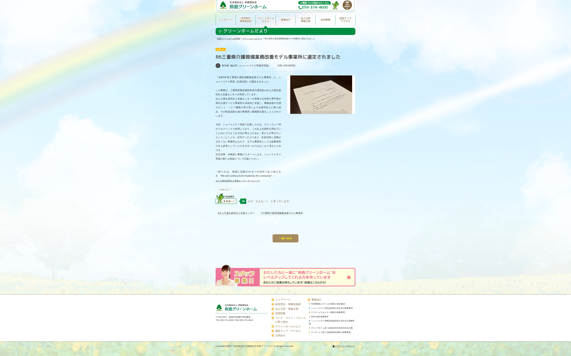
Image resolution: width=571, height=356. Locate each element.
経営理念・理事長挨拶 (288, 304)
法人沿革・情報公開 (286, 308)
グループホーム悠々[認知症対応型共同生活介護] (332, 328)
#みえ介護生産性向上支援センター (236, 213)
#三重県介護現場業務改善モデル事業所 (282, 213)
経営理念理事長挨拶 (246, 19)
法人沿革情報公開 (305, 19)
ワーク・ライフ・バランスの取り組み (290, 320)
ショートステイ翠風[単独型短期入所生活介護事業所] (331, 322)
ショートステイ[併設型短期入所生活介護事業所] (332, 308)
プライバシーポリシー (345, 346)
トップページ (226, 20)
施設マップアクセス (345, 19)
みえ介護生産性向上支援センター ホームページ (238, 181)
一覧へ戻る (285, 238)
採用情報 (325, 20)
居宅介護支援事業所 (319, 317)
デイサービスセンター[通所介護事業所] (328, 312)
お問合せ (280, 335)
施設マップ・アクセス (288, 331)
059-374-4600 (226, 320)
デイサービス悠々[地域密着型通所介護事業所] (331, 332)
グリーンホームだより (265, 19)
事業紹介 (285, 20)
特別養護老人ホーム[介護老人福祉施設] (328, 304)
